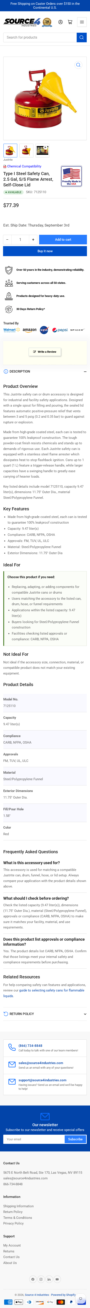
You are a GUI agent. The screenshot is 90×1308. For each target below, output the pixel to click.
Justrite (8, 159)
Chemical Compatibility (23, 166)
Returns (8, 1251)
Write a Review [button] (47, 351)
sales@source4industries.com (25, 1178)
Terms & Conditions (17, 1218)
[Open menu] (82, 22)
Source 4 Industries (37, 1294)
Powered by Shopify (63, 1294)
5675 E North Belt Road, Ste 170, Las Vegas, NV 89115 (42, 1173)
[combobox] (45, 37)
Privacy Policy (13, 1223)
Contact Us (11, 1257)
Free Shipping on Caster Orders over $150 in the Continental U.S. (45, 6)
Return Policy (12, 1212)
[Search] (82, 37)
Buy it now (45, 251)
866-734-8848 (12, 1184)
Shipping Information (18, 1206)
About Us (10, 1263)
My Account (12, 1245)
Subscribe (75, 1139)
